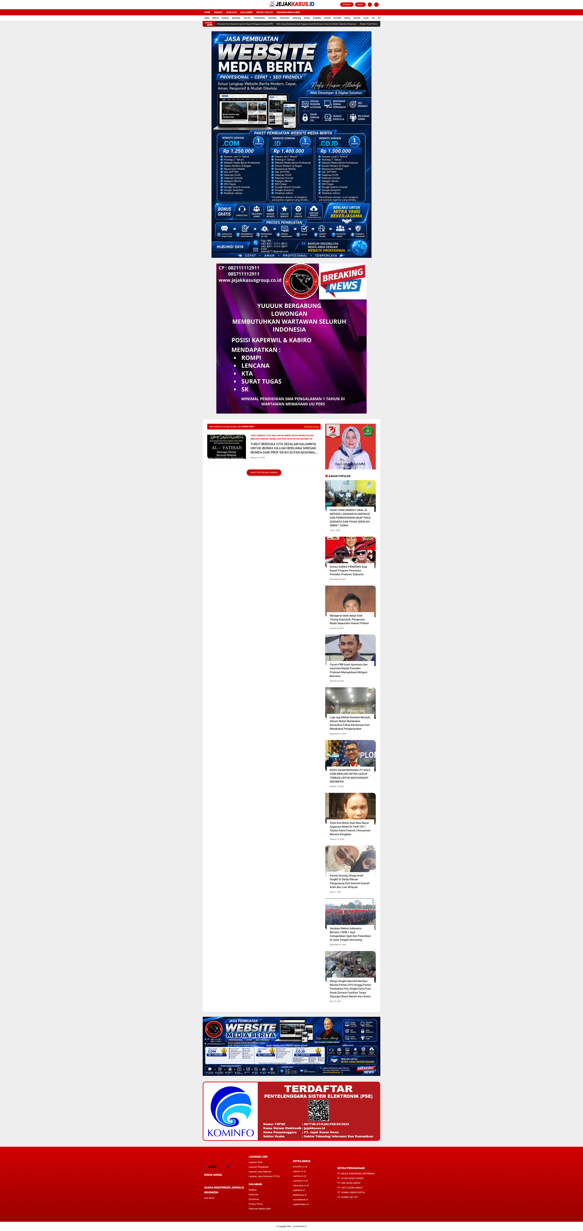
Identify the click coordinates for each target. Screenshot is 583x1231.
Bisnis (307, 18)
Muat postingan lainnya (264, 472)
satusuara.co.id (301, 1185)
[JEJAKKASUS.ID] (291, 7)
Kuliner (337, 18)
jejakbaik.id (299, 1190)
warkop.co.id (299, 1176)
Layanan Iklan (256, 1162)
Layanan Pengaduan (259, 1167)
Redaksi (218, 12)
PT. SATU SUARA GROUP (350, 1187)
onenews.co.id (300, 1180)
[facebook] (204, 4)
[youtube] (216, 4)
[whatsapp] (213, 1180)
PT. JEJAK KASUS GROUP (350, 1178)
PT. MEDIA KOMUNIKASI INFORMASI (356, 1173)
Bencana (297, 18)
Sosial (347, 18)
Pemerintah (259, 18)
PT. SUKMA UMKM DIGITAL (351, 1192)
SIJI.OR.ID (209, 1198)
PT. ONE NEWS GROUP (349, 1183)
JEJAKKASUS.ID (300, 1226)
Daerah (225, 18)
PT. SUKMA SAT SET (348, 1197)
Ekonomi (317, 18)
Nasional (236, 18)
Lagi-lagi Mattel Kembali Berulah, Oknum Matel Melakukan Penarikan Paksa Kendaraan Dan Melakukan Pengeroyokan (350, 723)
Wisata (327, 18)
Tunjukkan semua (311, 426)
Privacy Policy (264, 12)
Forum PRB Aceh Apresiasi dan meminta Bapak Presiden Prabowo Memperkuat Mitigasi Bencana (349, 670)
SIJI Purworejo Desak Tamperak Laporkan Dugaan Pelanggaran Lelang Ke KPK (318, 24)
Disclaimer (246, 12)
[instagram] (212, 4)
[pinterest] (217, 1180)
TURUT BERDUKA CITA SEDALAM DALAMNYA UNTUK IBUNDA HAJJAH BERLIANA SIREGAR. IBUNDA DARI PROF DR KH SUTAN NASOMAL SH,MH (284, 448)
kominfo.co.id (300, 1166)
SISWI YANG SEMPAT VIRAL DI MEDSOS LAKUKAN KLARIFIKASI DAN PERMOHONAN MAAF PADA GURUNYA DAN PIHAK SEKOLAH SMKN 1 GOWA (350, 517)
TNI (373, 18)
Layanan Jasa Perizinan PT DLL (264, 1176)
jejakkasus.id (299, 1194)
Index (360, 4)
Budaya (357, 18)
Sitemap (347, 4)
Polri (366, 18)
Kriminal (272, 18)
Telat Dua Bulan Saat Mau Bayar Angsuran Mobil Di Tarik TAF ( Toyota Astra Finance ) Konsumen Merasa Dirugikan (350, 828)
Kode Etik (231, 12)
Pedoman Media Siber (288, 12)
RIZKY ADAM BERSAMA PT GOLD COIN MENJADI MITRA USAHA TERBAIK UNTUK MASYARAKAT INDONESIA (350, 775)
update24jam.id (301, 1204)
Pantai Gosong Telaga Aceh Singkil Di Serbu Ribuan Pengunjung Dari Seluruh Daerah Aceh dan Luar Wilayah (350, 881)
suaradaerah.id (300, 1199)
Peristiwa (285, 18)
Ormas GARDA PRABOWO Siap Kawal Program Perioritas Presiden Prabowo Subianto (348, 570)
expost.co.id (299, 1171)
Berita (215, 18)
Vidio (380, 18)
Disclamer (254, 1199)
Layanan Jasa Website (260, 1171)
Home (207, 12)
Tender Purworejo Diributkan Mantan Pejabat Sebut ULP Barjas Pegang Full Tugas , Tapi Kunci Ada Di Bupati (245, 24)
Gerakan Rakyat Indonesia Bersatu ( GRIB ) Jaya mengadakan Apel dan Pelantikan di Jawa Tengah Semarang (350, 934)
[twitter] (208, 4)
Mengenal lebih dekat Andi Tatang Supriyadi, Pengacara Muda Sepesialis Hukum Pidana (349, 619)
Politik (247, 18)
